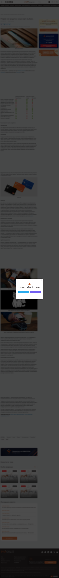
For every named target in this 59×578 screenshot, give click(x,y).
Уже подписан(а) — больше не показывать (29, 295)
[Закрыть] (41, 280)
